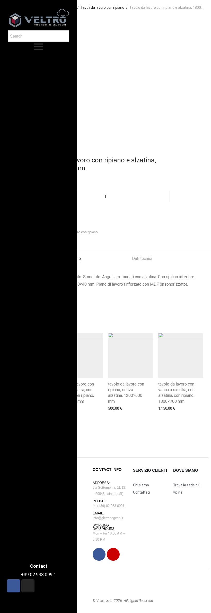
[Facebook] (99, 554)
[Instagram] (113, 554)
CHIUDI (193, 6)
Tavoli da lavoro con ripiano (77, 232)
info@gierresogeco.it (108, 518)
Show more (116, 411)
